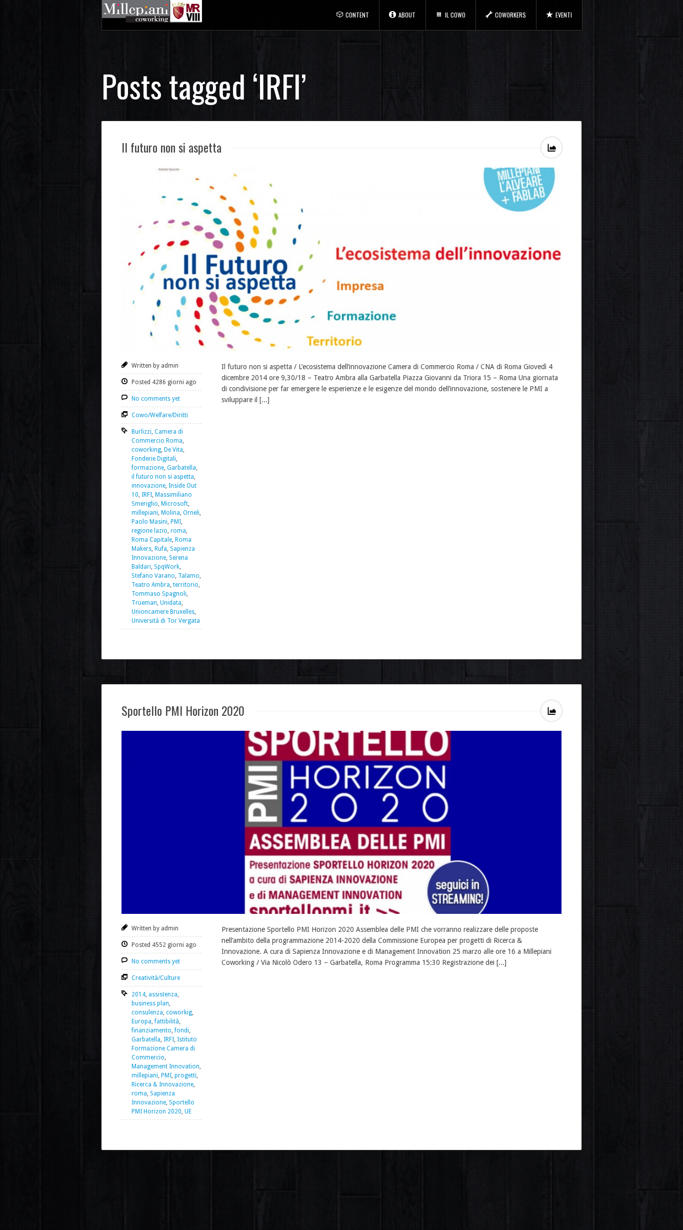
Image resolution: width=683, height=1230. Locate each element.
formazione (148, 467)
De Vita (173, 449)
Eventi (564, 15)
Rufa (160, 548)
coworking (146, 449)
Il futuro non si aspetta (172, 147)
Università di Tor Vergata (166, 620)
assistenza (163, 994)
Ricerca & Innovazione (163, 1084)
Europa (142, 1021)
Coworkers (510, 15)
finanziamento (152, 1030)
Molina (170, 512)
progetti (185, 1075)
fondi (181, 1030)
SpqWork (167, 566)
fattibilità (166, 1021)
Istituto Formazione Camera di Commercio (164, 1048)
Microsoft (174, 503)
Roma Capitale (152, 539)
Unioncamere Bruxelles (163, 611)
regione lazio (150, 530)
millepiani (145, 512)
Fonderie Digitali (154, 458)
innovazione (149, 485)
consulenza (147, 1012)
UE (188, 1111)
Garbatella (181, 467)
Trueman (144, 602)
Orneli (191, 512)
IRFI (147, 494)
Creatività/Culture (156, 977)
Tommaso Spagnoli (159, 593)
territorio (185, 584)
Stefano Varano (153, 575)
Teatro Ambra (151, 584)
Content (357, 15)
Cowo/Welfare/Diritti (160, 415)
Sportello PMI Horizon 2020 (183, 710)
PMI (175, 521)
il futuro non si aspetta (163, 476)
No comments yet (156, 398)
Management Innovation (166, 1066)
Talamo (189, 575)
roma (178, 530)
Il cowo (455, 15)
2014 (139, 994)
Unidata (171, 602)
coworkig (179, 1012)
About (407, 15)
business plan (150, 1003)
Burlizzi (142, 431)
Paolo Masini (150, 521)
